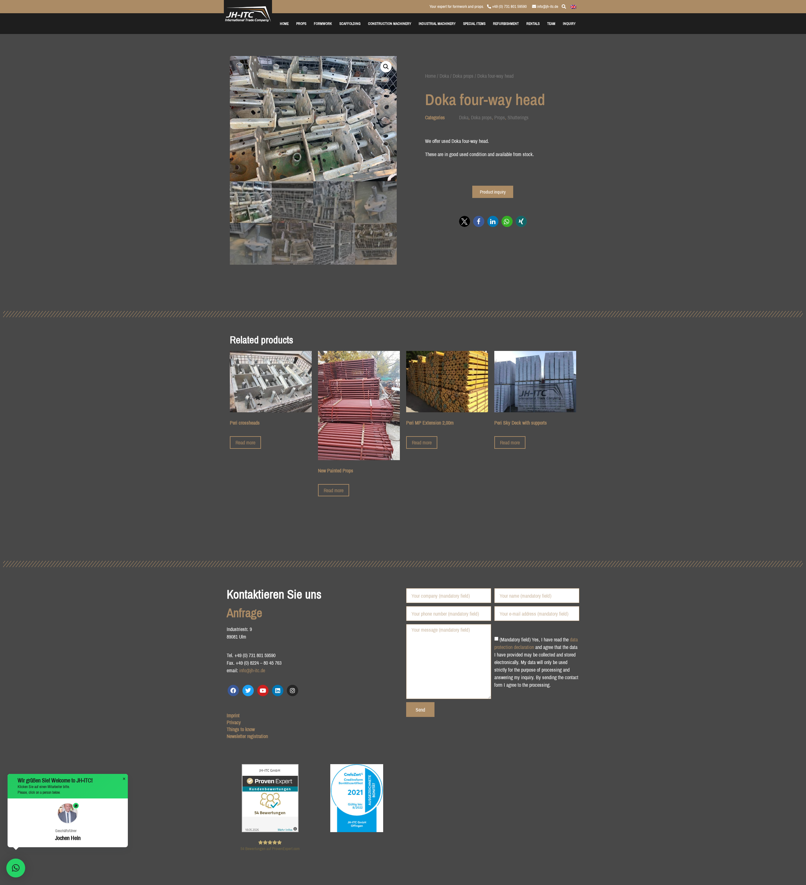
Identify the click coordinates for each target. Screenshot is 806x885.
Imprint (233, 715)
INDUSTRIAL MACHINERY (437, 23)
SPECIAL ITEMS (474, 23)
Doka (444, 75)
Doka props (463, 75)
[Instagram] (292, 690)
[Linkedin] (277, 690)
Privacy (234, 722)
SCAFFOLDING (349, 23)
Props (499, 117)
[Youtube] (263, 690)
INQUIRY (569, 23)
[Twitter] (248, 690)
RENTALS (533, 23)
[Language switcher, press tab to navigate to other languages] (573, 6)
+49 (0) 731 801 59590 (509, 6)
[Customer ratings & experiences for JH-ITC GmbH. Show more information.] (270, 830)
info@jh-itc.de (547, 6)
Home (430, 75)
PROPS (301, 23)
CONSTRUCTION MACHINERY (389, 23)
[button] (386, 66)
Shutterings (518, 117)
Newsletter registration (247, 736)
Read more (245, 442)
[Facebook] (233, 690)
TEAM (551, 23)
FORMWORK (323, 23)
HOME (284, 23)
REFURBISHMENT (506, 23)
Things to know (241, 729)
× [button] (124, 779)
